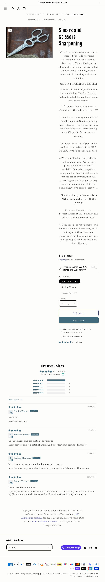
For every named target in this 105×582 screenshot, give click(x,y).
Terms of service (76, 576)
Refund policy (62, 573)
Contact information (91, 573)
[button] (5, 8)
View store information (72, 336)
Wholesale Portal (92, 576)
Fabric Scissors (69, 292)
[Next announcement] (100, 3)
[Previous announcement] (5, 3)
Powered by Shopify (33, 573)
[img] (14, 407)
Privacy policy (49, 573)
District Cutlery (19, 573)
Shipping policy (75, 573)
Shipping (62, 259)
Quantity (62, 298)
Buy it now (78, 320)
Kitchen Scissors (70, 281)
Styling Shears (69, 287)
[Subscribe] (49, 547)
